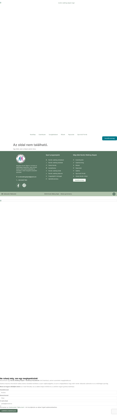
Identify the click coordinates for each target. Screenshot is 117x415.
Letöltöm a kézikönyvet (9, 411)
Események (42, 134)
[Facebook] (18, 185)
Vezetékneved (4, 390)
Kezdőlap (33, 134)
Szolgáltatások (53, 134)
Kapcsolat (71, 134)
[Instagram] (24, 185)
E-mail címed (4, 401)
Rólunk (63, 134)
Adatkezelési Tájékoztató (16, 407)
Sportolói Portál (82, 134)
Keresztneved (4, 395)
